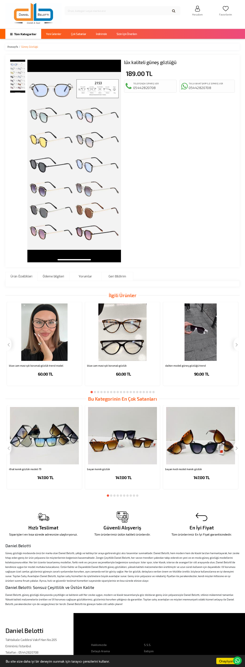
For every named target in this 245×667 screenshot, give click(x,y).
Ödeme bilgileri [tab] (53, 276)
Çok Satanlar (78, 34)
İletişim (149, 651)
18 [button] (147, 392)
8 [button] (114, 392)
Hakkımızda (99, 645)
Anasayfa (12, 46)
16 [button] (140, 392)
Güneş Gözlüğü (29, 46)
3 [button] (98, 392)
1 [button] (92, 392)
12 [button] (127, 392)
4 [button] (101, 392)
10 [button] (121, 392)
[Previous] (8, 344)
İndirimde (101, 34)
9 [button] (118, 392)
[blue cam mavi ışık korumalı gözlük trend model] (44, 332)
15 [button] (137, 392)
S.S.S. (147, 645)
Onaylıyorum (228, 661)
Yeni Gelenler (53, 34)
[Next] (237, 344)
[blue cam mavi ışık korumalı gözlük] (122, 332)
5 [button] (105, 392)
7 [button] (111, 392)
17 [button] (144, 392)
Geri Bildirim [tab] (117, 276)
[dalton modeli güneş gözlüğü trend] (200, 332)
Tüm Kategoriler (24, 34)
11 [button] (124, 392)
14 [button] (134, 392)
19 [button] (150, 392)
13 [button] (131, 392)
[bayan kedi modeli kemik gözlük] (200, 435)
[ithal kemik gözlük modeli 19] (44, 435)
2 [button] (95, 392)
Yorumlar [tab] (85, 276)
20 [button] (153, 392)
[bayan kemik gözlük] (122, 435)
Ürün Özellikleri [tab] (21, 276)
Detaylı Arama (100, 651)
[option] (44, 346)
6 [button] (108, 392)
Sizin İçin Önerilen (127, 34)
